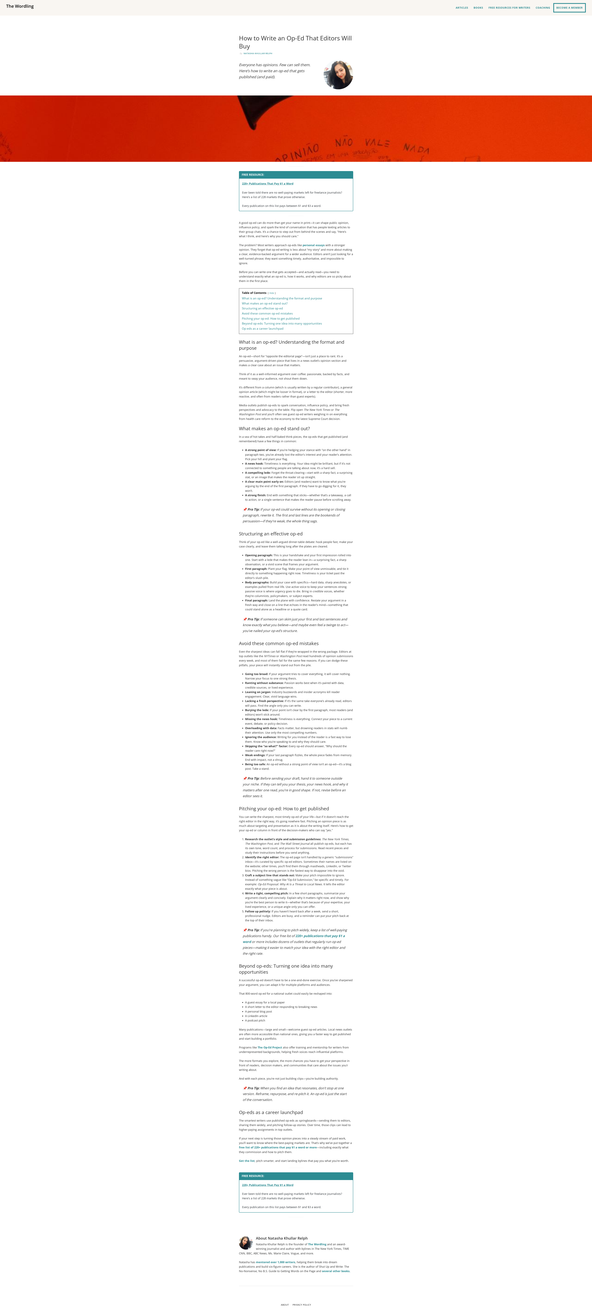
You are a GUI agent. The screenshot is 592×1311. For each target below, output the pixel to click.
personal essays (314, 245)
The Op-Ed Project (270, 1047)
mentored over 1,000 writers (275, 1262)
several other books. (336, 1271)
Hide (271, 293)
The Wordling (20, 6)
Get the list (247, 1161)
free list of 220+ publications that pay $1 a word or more (278, 1147)
